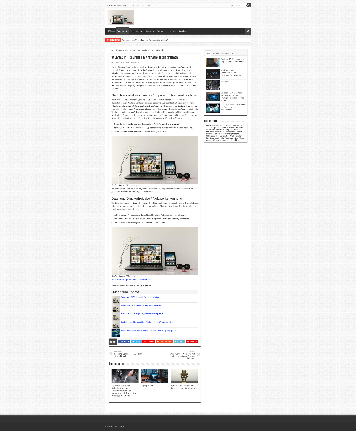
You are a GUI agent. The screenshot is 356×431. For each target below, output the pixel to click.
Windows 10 (122, 31)
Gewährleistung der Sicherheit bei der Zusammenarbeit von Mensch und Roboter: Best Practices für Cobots (124, 390)
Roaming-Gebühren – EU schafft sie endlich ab (128, 354)
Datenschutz (134, 5)
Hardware (150, 31)
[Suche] (249, 5)
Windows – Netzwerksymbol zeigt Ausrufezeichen (141, 305)
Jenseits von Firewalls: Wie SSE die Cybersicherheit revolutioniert (233, 107)
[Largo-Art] (120, 17)
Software (161, 31)
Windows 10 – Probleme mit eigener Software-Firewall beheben (182, 355)
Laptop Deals (147, 385)
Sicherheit (172, 31)
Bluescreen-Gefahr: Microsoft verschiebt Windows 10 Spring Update (148, 330)
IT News (111, 31)
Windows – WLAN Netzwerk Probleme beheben (140, 297)
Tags (238, 53)
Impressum (146, 5)
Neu (208, 53)
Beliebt (216, 53)
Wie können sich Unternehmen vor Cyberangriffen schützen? (231, 72)
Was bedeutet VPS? (129, 40)
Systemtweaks (136, 31)
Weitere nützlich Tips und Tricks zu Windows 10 (130, 279)
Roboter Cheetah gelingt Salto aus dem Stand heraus (184, 386)
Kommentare (227, 53)
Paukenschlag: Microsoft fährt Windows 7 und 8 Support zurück (147, 322)
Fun (122, 426)
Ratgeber (182, 31)
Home (111, 50)
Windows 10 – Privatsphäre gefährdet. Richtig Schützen (143, 314)
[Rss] (232, 5)
